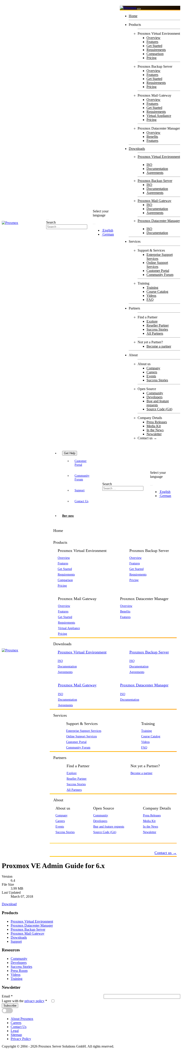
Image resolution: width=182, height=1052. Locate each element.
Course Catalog (157, 291)
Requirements (156, 50)
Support (80, 490)
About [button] (58, 800)
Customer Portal (157, 271)
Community (154, 393)
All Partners (154, 333)
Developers (154, 397)
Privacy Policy (21, 1039)
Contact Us (81, 501)
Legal (15, 1031)
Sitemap (16, 1035)
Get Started (154, 46)
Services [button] (60, 715)
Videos (151, 295)
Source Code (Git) (159, 409)
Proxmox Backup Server (155, 181)
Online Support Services (157, 265)
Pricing (151, 58)
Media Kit (153, 426)
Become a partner (158, 346)
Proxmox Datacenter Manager (159, 221)
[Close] (139, 9)
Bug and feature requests (157, 403)
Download (9, 904)
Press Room (19, 971)
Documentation (157, 169)
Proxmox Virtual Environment (159, 157)
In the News (155, 430)
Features (152, 42)
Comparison (155, 54)
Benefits (152, 136)
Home (133, 16)
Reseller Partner (157, 325)
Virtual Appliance (158, 116)
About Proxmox (22, 1019)
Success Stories (157, 329)
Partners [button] (59, 757)
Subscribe (10, 1005)
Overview (153, 38)
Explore (152, 321)
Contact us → (147, 438)
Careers (151, 372)
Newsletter (154, 434)
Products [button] (60, 542)
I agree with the (24, 1001)
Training (152, 287)
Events (151, 376)
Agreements (154, 173)
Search (51, 222)
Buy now (68, 515)
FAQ (150, 299)
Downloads (137, 149)
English (107, 230)
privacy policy (34, 1001)
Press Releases (156, 422)
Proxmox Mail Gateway (154, 201)
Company (153, 368)
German (108, 234)
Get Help (69, 453)
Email (7, 996)
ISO (149, 165)
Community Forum (159, 275)
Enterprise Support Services (83, 731)
